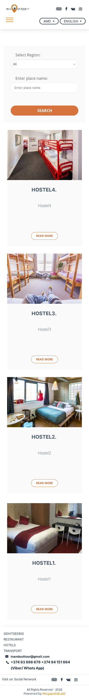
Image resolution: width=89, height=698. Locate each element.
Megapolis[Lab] (53, 693)
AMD (47, 21)
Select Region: (27, 55)
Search (44, 110)
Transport (13, 651)
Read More (44, 236)
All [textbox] (15, 64)
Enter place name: (31, 78)
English (71, 21)
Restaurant (14, 639)
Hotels (10, 645)
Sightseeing (14, 633)
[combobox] (44, 64)
